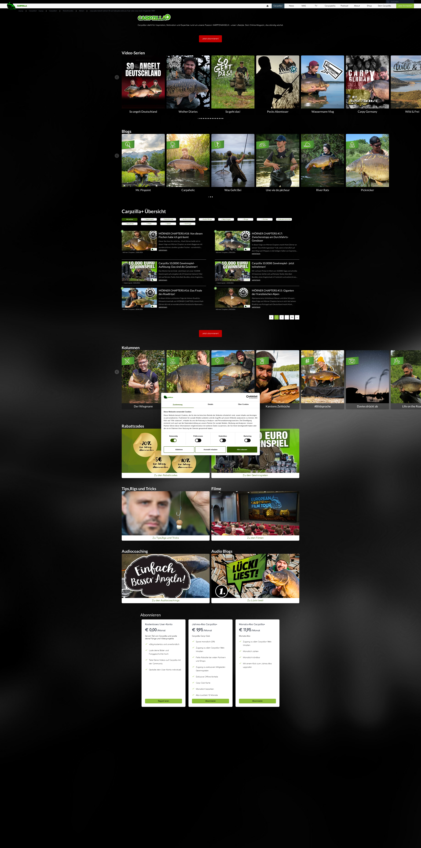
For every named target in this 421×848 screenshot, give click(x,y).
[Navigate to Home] (267, 6)
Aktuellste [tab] (129, 219)
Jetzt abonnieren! (210, 39)
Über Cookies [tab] (243, 404)
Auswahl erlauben (210, 449)
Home (20, 11)
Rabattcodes (68, 11)
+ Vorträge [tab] (187, 224)
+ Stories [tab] (265, 219)
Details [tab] (210, 404)
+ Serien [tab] (168, 224)
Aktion (81, 11)
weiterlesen (163, 250)
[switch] (198, 440)
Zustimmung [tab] (178, 404)
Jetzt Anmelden (405, 6)
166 (292, 317)
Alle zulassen (242, 449)
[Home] (267, 6)
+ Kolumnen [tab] (130, 224)
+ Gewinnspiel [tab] (149, 219)
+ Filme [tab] (148, 224)
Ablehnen (179, 449)
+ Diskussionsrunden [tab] (284, 219)
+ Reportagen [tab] (226, 219)
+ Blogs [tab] (245, 219)
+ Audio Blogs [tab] (207, 219)
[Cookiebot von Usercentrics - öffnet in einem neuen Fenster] (247, 397)
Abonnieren (210, 701)
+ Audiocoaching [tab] (187, 219)
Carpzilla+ (33, 11)
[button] (198, 118)
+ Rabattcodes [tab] (168, 219)
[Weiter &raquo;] (297, 317)
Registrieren (163, 701)
